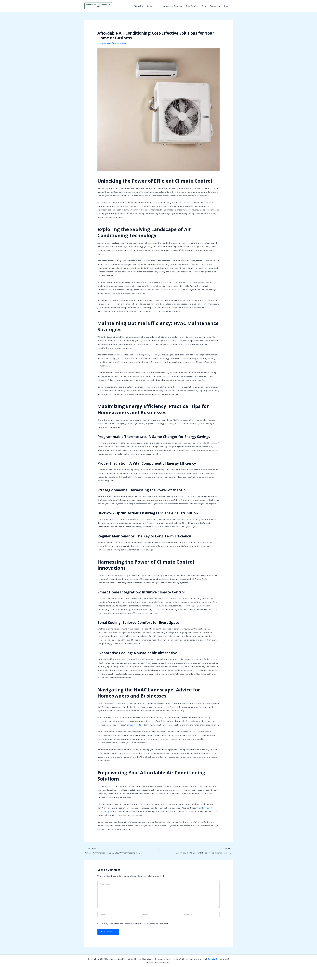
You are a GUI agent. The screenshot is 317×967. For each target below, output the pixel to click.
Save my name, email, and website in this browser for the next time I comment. (134, 924)
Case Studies (192, 6)
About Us (138, 6)
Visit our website (133, 725)
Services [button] (151, 6)
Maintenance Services (171, 6)
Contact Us (215, 6)
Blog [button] (226, 6)
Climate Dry (213, 959)
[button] (156, 6)
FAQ (204, 6)
